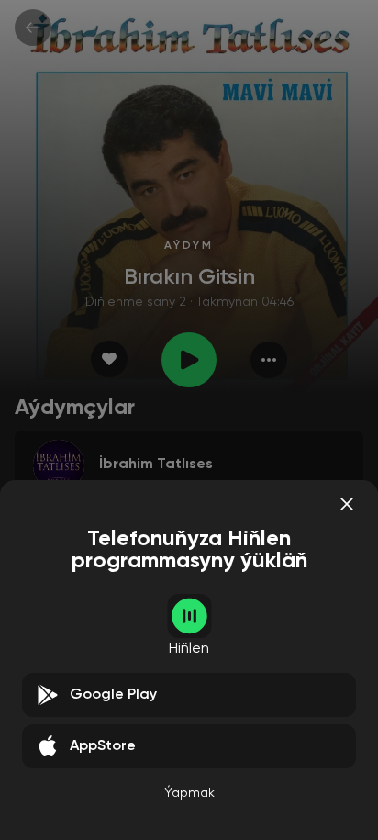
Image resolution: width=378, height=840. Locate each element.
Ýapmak (189, 793)
